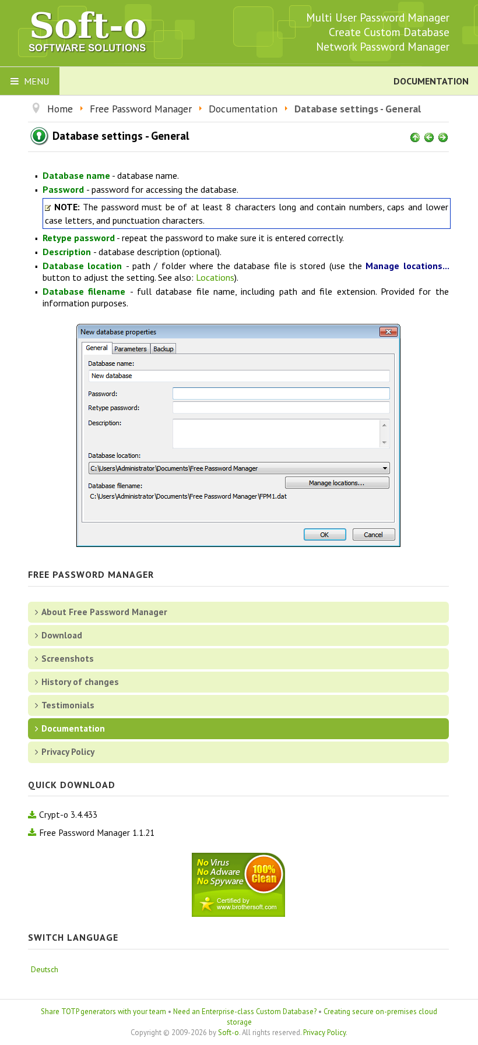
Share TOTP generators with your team (103, 1011)
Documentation (73, 728)
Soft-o (228, 1032)
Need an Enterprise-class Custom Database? (245, 1011)
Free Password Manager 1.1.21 (96, 832)
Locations (215, 277)
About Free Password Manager (104, 611)
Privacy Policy (67, 751)
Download (61, 635)
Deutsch (44, 969)
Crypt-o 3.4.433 (68, 814)
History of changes (80, 681)
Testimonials (67, 705)
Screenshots (67, 658)
